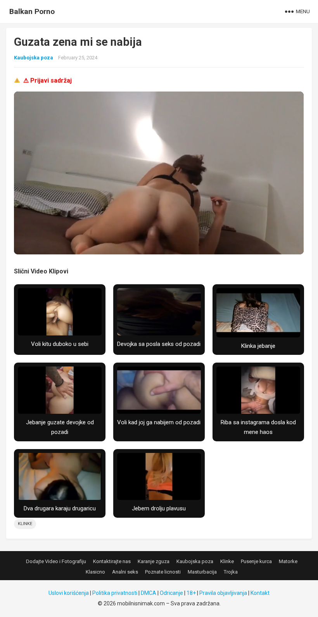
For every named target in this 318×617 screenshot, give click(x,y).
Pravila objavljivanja (223, 593)
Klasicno (95, 572)
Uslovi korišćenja (68, 593)
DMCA (148, 593)
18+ (191, 593)
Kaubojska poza (33, 57)
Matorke (288, 561)
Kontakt (260, 593)
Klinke (25, 523)
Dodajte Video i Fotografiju (56, 561)
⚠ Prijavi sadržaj (47, 80)
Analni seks (125, 572)
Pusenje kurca (256, 561)
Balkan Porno (32, 11)
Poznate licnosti (163, 572)
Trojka (231, 572)
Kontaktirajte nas (112, 561)
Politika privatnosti (114, 593)
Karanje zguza (153, 561)
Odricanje (171, 593)
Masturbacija (202, 572)
